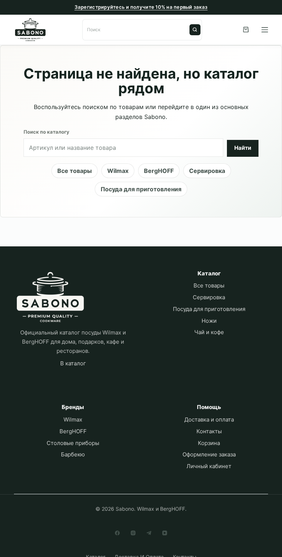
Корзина (209, 443)
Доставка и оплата (209, 419)
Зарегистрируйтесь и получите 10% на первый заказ (141, 7)
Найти (194, 29)
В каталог (73, 363)
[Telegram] (149, 533)
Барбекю (73, 454)
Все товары (74, 170)
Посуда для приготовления (141, 189)
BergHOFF (159, 170)
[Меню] (264, 29)
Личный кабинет (209, 466)
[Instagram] (133, 533)
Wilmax (118, 170)
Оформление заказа (209, 454)
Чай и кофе (209, 332)
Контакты (209, 431)
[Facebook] (117, 533)
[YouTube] (164, 533)
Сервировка (207, 170)
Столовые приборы (73, 443)
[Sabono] (50, 297)
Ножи (209, 320)
